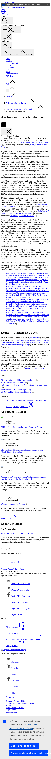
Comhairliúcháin (12, 74)
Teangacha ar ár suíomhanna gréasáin (20, 703)
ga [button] (7, 14)
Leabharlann (10, 67)
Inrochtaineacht (11, 712)
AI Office (9, 76)
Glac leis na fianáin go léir (23, 746)
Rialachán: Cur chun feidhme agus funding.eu (18, 380)
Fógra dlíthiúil (11, 710)
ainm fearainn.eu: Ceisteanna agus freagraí (17, 390)
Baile (8, 59)
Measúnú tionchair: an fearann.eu (13, 382)
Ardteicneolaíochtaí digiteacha (17, 103)
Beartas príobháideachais (15, 708)
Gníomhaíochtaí (12, 63)
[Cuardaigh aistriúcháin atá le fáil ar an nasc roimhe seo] (2, 145)
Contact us (10, 697)
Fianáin (8, 705)
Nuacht (8, 65)
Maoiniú (9, 69)
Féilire (8, 72)
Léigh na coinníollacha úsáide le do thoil (33, 143)
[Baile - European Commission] (13, 7)
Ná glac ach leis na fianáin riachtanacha (29, 753)
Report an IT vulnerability (15, 701)
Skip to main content (8, 2)
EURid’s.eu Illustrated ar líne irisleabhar (16, 392)
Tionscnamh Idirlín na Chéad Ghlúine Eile (21, 109)
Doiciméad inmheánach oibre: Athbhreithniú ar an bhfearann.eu (25, 385)
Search (3, 16)
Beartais (9, 61)
